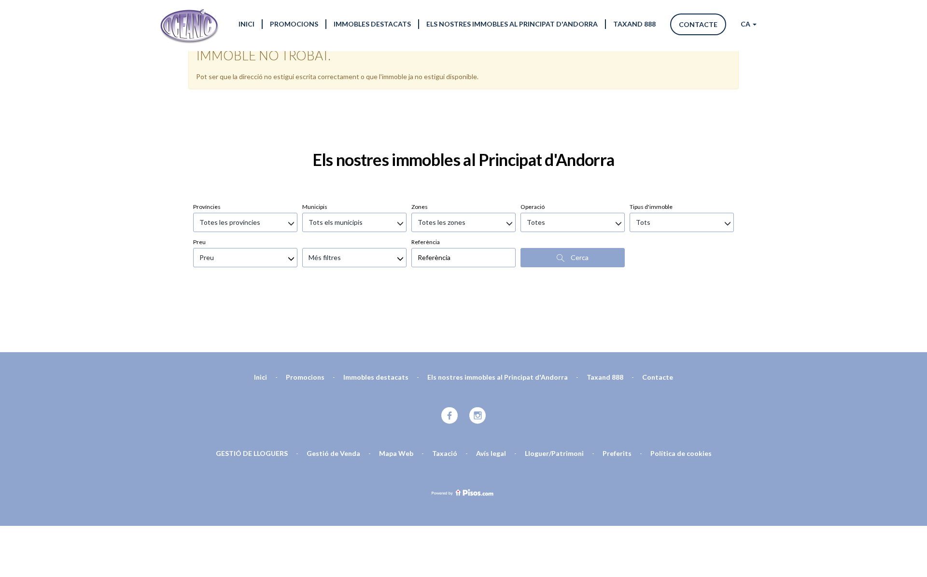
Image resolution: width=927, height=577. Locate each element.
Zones (419, 206)
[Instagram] (477, 416)
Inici (246, 24)
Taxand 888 (634, 24)
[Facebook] (449, 416)
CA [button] (746, 24)
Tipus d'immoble (651, 206)
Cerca (579, 257)
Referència (425, 242)
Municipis (314, 206)
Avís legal (491, 453)
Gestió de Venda (333, 453)
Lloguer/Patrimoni (554, 453)
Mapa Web (396, 453)
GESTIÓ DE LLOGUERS (252, 453)
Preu (199, 242)
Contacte (698, 24)
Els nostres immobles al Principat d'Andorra (512, 24)
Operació (532, 206)
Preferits (617, 453)
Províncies (207, 206)
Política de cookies (681, 453)
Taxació (444, 453)
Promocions (294, 24)
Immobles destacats (372, 24)
